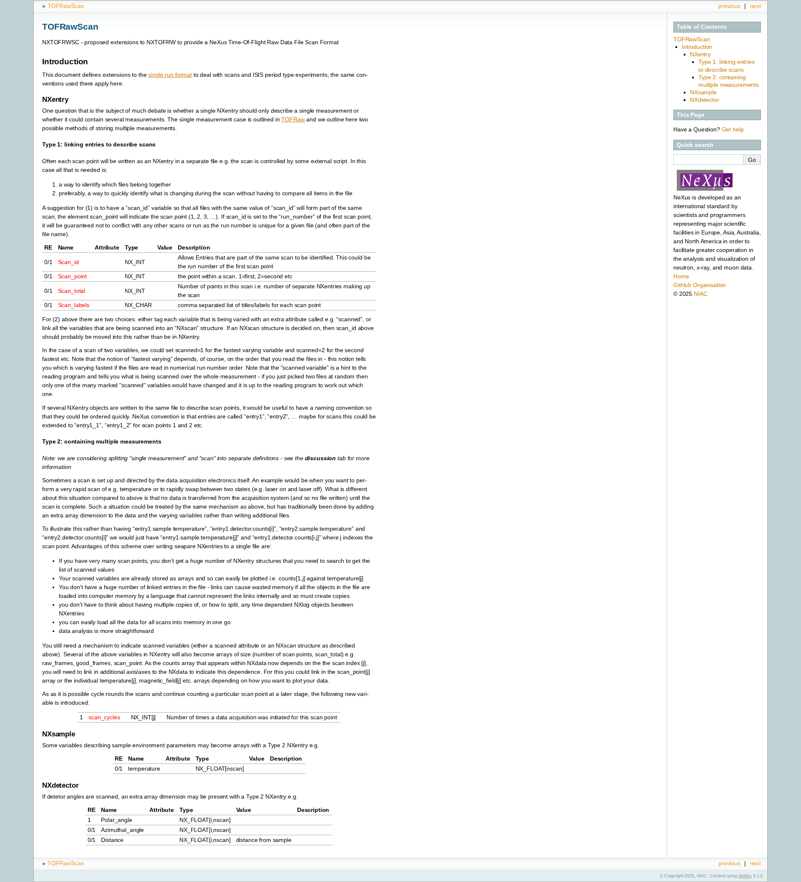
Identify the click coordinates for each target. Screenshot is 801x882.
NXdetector (704, 99)
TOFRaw (293, 119)
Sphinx (745, 875)
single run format (170, 74)
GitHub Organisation (699, 285)
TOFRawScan (66, 6)
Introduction (697, 46)
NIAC (700, 293)
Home (681, 276)
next (755, 6)
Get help (733, 129)
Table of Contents (702, 26)
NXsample (703, 92)
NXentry (700, 54)
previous (729, 6)
